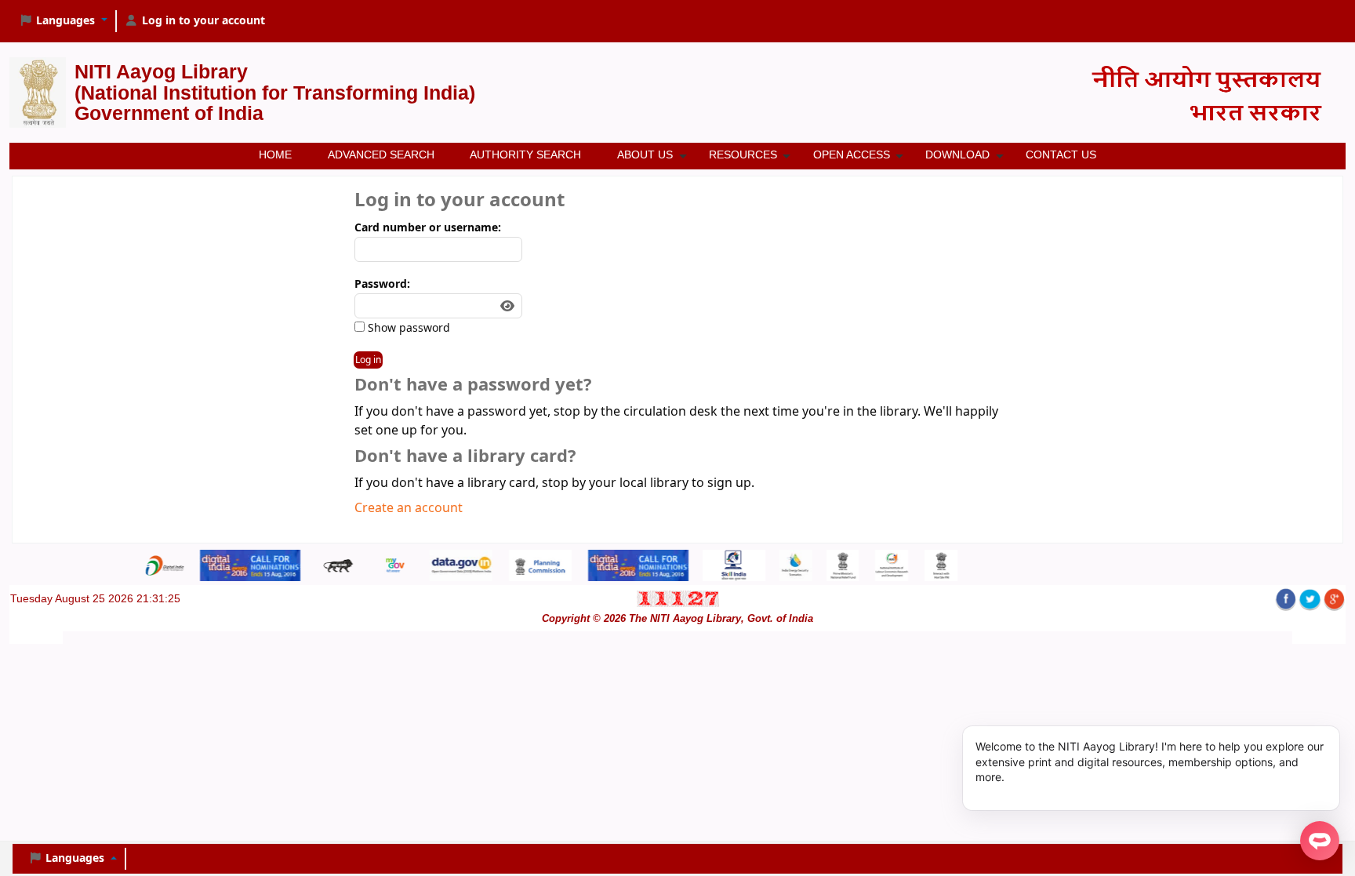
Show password (407, 328)
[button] (63, 21)
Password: (382, 284)
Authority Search (525, 154)
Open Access (851, 154)
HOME (275, 154)
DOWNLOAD (957, 154)
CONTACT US (1061, 154)
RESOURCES (743, 154)
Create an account (408, 508)
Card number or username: (427, 228)
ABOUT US (645, 154)
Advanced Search (381, 154)
